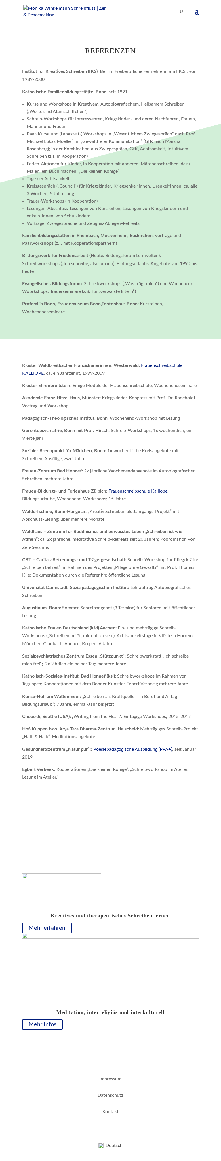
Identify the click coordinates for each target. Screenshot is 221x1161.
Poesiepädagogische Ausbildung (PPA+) (132, 749)
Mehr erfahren (46, 928)
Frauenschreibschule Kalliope (137, 491)
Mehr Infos (42, 1024)
